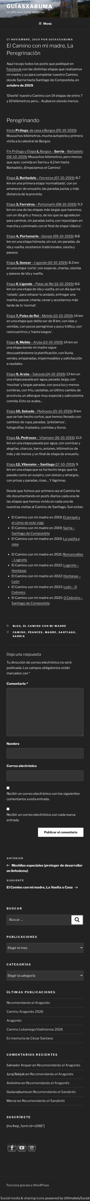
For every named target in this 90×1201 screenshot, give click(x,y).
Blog (17, 626)
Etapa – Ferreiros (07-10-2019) (40, 178)
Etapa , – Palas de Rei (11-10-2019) (40, 284)
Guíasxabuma (30, 6)
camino (19, 632)
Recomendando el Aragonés (28, 1003)
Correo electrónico (22, 766)
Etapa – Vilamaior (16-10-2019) (40, 438)
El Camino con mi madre (44, 626)
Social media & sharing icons (22, 1198)
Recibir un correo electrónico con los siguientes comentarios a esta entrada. (43, 796)
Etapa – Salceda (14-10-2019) (36, 374)
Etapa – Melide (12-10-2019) (40, 316)
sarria (19, 636)
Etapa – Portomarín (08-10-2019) (41, 204)
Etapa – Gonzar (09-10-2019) (40, 236)
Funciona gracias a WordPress (28, 1185)
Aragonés (14, 1020)
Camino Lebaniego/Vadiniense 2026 (35, 1029)
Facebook (14, 69)
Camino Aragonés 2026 (25, 1012)
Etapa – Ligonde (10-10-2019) (37, 263)
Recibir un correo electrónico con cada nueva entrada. (41, 817)
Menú (47, 23)
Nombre (13, 744)
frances (35, 632)
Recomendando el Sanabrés (54, 1092)
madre (51, 632)
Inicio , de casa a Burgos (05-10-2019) (41, 130)
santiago (67, 632)
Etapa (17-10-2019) (41, 464)
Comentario (17, 684)
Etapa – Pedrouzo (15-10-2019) (39, 411)
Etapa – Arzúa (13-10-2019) (35, 342)
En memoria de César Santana (30, 1038)
